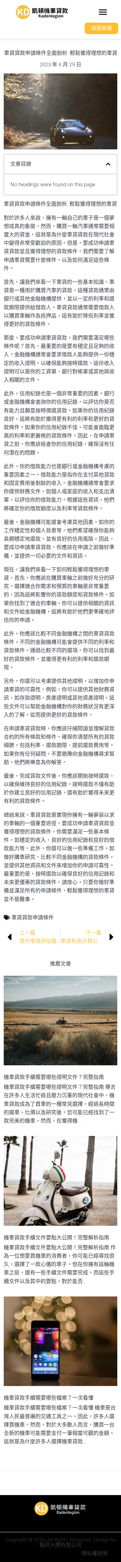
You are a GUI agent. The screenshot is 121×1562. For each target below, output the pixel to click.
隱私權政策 (94, 1553)
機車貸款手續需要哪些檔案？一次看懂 (48, 1398)
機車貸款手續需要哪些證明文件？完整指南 (54, 1077)
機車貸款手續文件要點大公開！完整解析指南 (56, 1237)
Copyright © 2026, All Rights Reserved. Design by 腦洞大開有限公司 (60, 1542)
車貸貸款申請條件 (32, 917)
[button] (103, 12)
